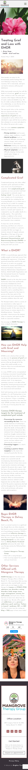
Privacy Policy (14, 761)
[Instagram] (12, 731)
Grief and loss (14, 53)
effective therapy (17, 533)
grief (17, 93)
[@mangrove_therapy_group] (6, 623)
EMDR (5, 53)
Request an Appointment (14, 752)
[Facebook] (8, 731)
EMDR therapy (6, 577)
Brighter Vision (18, 765)
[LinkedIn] (16, 731)
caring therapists (7, 539)
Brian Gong (7, 51)
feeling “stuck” (6, 195)
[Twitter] (20, 731)
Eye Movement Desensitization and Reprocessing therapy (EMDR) (12, 238)
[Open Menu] (25, 4)
